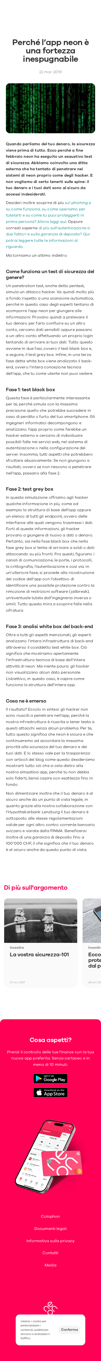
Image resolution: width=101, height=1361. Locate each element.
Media (50, 1265)
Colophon (50, 1216)
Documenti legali (50, 1228)
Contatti (50, 1253)
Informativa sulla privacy (50, 1241)
